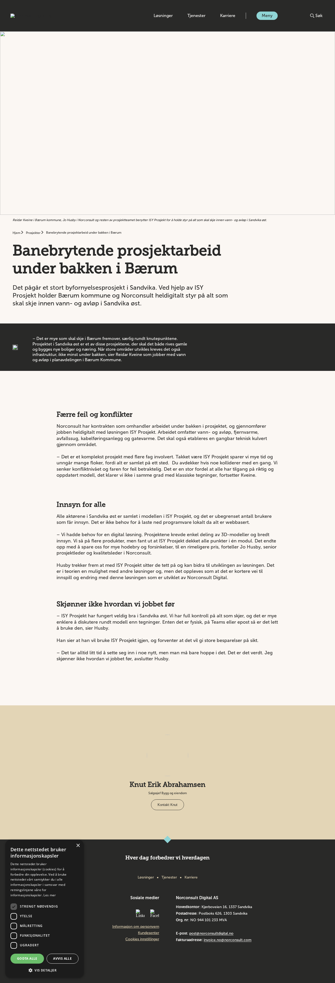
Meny (267, 15)
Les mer (49, 895)
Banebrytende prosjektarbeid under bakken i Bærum (83, 232)
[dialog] (44, 909)
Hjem (17, 233)
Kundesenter (148, 933)
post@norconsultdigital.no (211, 933)
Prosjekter (33, 233)
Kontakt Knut (167, 805)
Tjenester (196, 15)
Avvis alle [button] (62, 958)
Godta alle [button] (27, 958)
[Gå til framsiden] (32, 16)
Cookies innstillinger (142, 939)
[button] (44, 970)
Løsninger (163, 15)
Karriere (227, 15)
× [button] (78, 846)
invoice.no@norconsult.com (228, 940)
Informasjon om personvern (135, 927)
